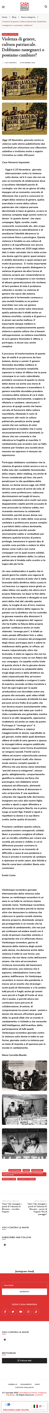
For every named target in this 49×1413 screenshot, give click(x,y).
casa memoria (11, 63)
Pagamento (26, 1384)
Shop (37, 1384)
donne (26, 1170)
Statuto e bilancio (24, 1387)
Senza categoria (10, 34)
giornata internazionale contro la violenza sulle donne (23, 1174)
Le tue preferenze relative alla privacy (27, 1404)
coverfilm (38, 1395)
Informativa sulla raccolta (16, 1409)
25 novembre (14, 1170)
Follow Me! (25, 1360)
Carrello (12, 1384)
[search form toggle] (46, 7)
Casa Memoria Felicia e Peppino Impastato (26, 1393)
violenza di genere (26, 1179)
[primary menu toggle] (3, 7)
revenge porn (9, 1179)
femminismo (37, 1170)
